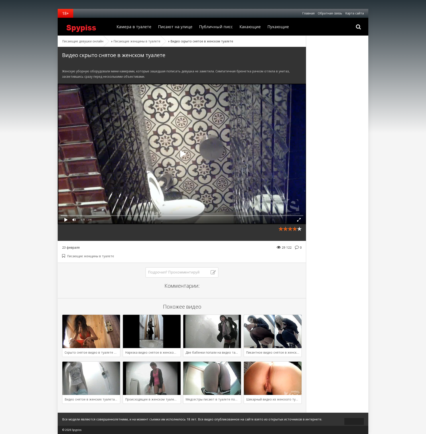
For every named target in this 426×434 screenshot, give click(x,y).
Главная (308, 13)
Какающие (250, 26)
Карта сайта (354, 13)
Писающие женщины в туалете (90, 256)
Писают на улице (175, 26)
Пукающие (278, 26)
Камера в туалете (133, 26)
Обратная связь (330, 13)
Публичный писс (216, 26)
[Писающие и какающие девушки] (85, 27)
